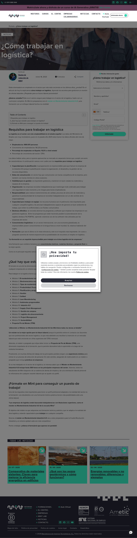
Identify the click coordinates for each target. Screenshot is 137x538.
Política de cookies (82, 272)
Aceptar (68, 280)
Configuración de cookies (50, 270)
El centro (56, 14)
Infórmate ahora (117, 15)
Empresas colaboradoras (71, 15)
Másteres (35, 14)
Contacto (96, 14)
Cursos (45, 14)
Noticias (84, 14)
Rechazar (68, 285)
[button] (131, 532)
